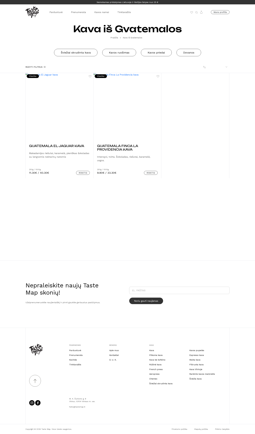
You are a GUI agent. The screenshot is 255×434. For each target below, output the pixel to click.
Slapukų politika (201, 429)
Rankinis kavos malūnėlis (202, 374)
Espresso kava (196, 355)
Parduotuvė (56, 12)
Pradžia (114, 37)
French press (156, 369)
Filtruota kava (196, 364)
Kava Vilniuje (195, 369)
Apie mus (114, 350)
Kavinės (73, 360)
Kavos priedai (156, 52)
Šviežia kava (195, 378)
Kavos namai (101, 12)
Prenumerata (78, 12)
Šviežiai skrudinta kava (76, 52)
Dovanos (188, 52)
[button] (196, 12)
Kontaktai (114, 355)
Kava (151, 350)
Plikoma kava (156, 355)
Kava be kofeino (157, 360)
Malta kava (194, 360)
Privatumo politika (179, 429)
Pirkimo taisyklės (222, 429)
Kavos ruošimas (119, 52)
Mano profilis (220, 12)
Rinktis (83, 173)
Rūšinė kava (155, 364)
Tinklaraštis (124, 12)
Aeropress (154, 374)
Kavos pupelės (196, 350)
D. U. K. (112, 360)
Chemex (153, 378)
